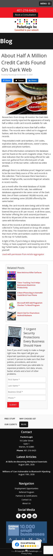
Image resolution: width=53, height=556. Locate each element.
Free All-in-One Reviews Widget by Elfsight (26, 551)
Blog (23, 424)
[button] (45, 3)
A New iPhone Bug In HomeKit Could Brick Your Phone (30, 293)
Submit (13, 404)
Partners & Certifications (26, 496)
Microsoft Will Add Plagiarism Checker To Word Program (29, 304)
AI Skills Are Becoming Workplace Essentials (26, 461)
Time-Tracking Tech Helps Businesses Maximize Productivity (28, 285)
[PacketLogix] (26, 25)
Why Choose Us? (27, 418)
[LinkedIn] (29, 516)
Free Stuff (9, 418)
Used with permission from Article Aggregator (23, 254)
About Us (26, 503)
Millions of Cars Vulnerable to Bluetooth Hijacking (26, 471)
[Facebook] (18, 516)
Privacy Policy (26, 553)
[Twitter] (23, 516)
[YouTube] (34, 516)
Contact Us (26, 499)
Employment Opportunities (26, 488)
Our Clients (10, 424)
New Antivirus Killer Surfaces (29, 272)
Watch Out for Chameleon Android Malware (28, 314)
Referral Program (26, 492)
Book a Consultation (25, 14)
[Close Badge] (40, 540)
